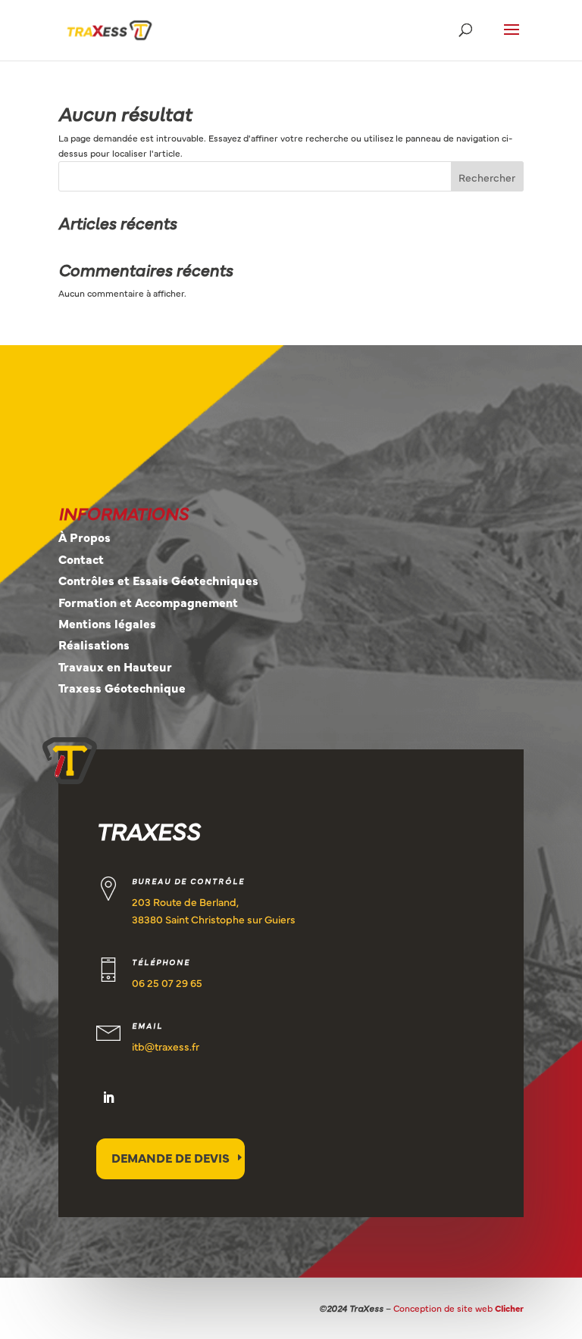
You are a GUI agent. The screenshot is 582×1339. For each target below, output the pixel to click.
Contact (81, 558)
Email (147, 1025)
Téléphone (161, 962)
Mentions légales (107, 623)
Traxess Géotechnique (122, 687)
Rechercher (486, 177)
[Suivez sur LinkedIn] (108, 1097)
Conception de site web (458, 1308)
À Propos (84, 536)
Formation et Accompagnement (148, 601)
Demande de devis (170, 1157)
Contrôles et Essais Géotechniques (158, 579)
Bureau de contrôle (188, 881)
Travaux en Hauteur (115, 666)
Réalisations (94, 644)
